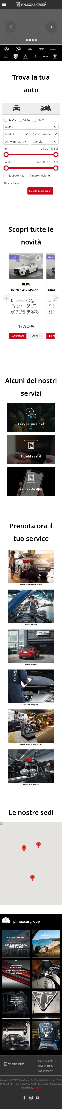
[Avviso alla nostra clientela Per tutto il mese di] (16, 1005)
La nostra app (31, 488)
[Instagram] (31, 1098)
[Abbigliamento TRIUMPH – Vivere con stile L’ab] (46, 1035)
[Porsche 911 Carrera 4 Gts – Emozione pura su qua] (16, 1035)
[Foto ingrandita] (38, 258)
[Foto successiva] (56, 298)
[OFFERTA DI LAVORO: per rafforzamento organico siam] (16, 944)
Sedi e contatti (45, 1061)
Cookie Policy (45, 1070)
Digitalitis (38, 1087)
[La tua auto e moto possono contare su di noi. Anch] (46, 974)
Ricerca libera (11, 183)
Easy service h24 (31, 424)
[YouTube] (37, 1098)
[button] (32, 878)
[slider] (6, 154)
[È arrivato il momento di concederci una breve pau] (16, 974)
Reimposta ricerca (15, 191)
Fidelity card (31, 456)
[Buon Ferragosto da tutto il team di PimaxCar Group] (46, 944)
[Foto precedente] (6, 298)
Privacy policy (45, 1065)
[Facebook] (24, 1098)
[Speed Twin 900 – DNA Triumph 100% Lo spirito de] (46, 1005)
